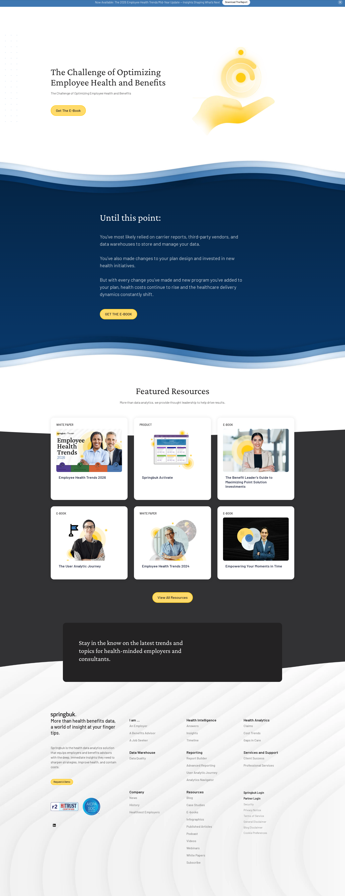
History (134, 805)
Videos (191, 841)
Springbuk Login (254, 792)
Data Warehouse (142, 752)
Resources (195, 792)
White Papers (195, 855)
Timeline (192, 740)
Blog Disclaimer (253, 827)
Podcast (192, 833)
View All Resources (173, 597)
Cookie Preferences (255, 832)
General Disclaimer (255, 821)
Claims (248, 726)
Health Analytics (257, 720)
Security (249, 804)
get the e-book (68, 110)
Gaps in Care (252, 740)
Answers (192, 726)
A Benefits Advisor (142, 733)
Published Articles (199, 826)
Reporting (194, 752)
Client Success (254, 758)
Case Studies (195, 805)
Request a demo (62, 781)
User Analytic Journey (201, 772)
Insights (192, 733)
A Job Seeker (138, 740)
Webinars (193, 848)
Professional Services (259, 765)
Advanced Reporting (200, 765)
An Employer (138, 726)
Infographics (195, 819)
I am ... (134, 720)
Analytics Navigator (200, 780)
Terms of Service (254, 816)
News (133, 798)
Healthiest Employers (144, 812)
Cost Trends (252, 733)
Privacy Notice (252, 810)
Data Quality (137, 758)
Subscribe (193, 862)
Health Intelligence (201, 720)
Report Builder (196, 758)
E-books (192, 812)
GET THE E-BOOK (118, 314)
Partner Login (252, 798)
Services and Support (261, 752)
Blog (189, 798)
